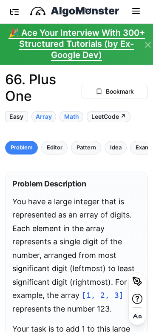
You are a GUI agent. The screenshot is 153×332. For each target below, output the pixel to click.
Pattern (86, 147)
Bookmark (120, 91)
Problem (22, 147)
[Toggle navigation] (136, 10)
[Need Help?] (137, 298)
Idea (116, 147)
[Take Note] (137, 281)
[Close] (147, 45)
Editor (54, 147)
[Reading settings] (137, 316)
